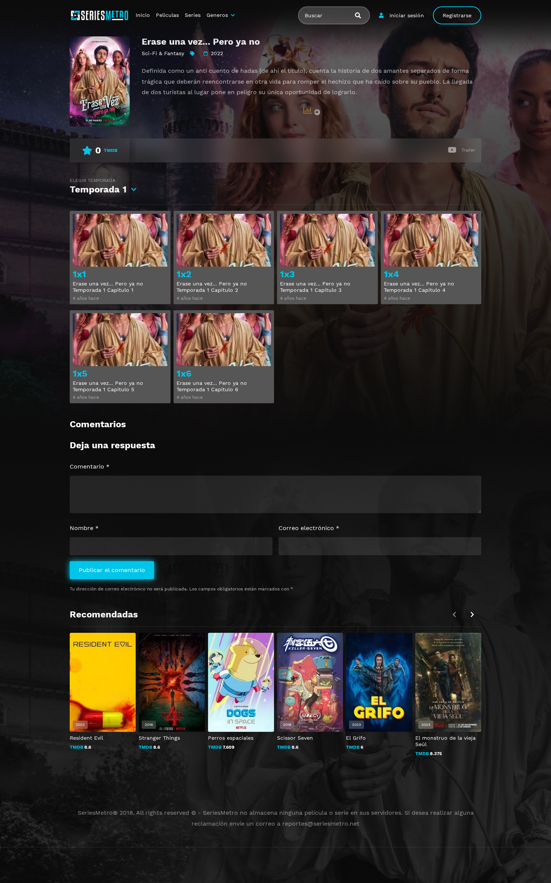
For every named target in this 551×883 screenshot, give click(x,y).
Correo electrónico (308, 528)
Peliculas (167, 15)
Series (193, 15)
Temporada (98, 186)
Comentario (89, 466)
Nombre (84, 528)
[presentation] (472, 614)
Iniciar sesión (406, 15)
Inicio (143, 15)
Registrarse (457, 15)
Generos (217, 15)
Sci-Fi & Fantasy (163, 53)
